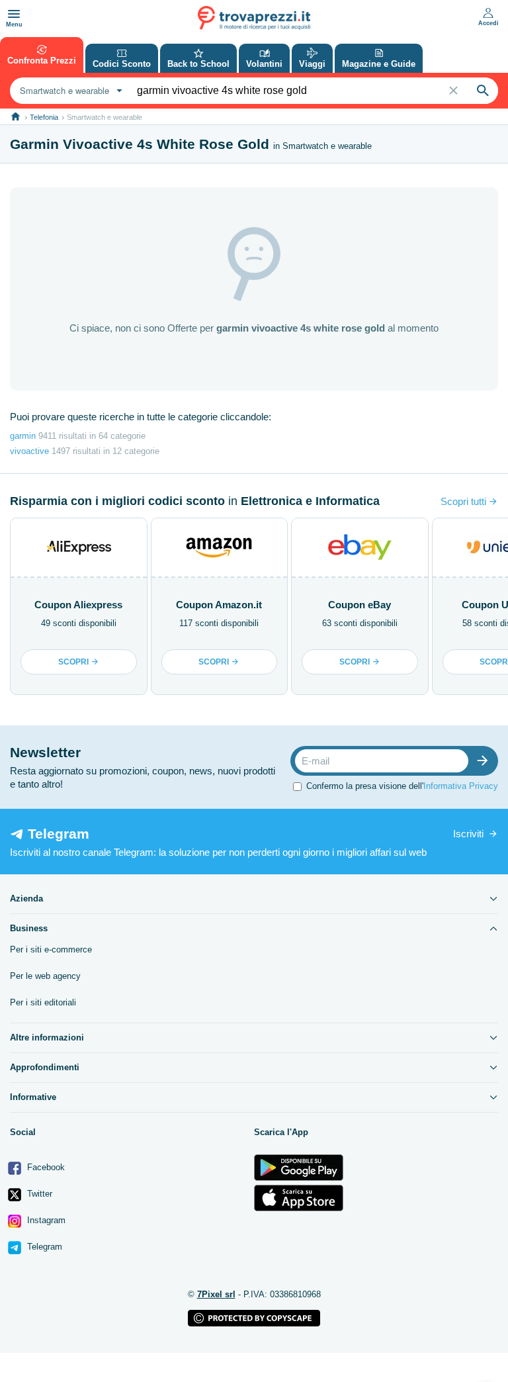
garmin (23, 436)
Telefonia (44, 117)
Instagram (44, 1220)
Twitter (38, 1194)
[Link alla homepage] (15, 117)
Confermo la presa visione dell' (402, 786)
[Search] (483, 90)
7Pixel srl (216, 1294)
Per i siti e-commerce (51, 949)
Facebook (44, 1167)
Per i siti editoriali (43, 1002)
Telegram (43, 1247)
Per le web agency (45, 976)
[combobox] (69, 90)
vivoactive (29, 451)
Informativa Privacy (460, 786)
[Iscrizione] (485, 761)
